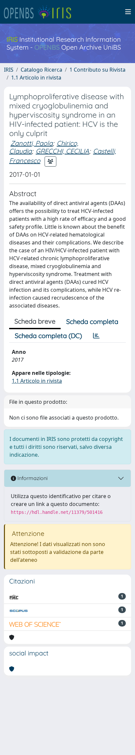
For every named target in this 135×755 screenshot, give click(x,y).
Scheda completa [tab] (92, 321)
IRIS (8, 69)
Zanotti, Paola (31, 143)
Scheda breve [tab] (34, 321)
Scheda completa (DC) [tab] (48, 336)
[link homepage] (40, 12)
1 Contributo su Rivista (97, 69)
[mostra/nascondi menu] (128, 12)
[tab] (96, 336)
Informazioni (32, 478)
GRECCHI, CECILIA (62, 151)
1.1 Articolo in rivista (36, 77)
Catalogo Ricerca (41, 69)
